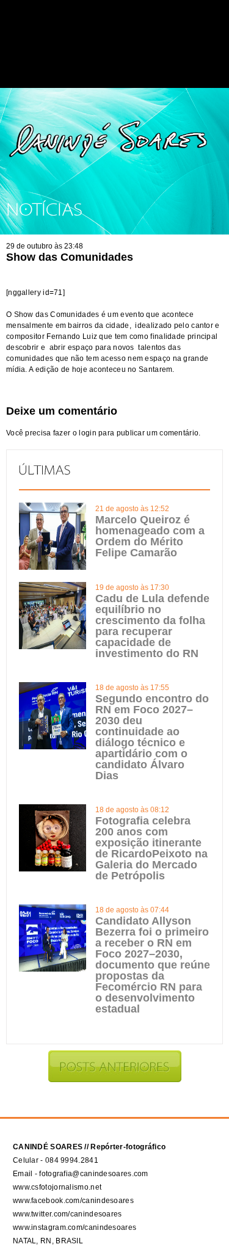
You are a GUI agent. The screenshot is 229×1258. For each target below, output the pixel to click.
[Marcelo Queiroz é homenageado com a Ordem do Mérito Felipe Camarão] (52, 567)
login (87, 433)
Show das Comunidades (69, 257)
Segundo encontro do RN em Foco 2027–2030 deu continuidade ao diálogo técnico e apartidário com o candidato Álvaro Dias (152, 737)
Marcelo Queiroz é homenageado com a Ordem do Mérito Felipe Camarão (150, 536)
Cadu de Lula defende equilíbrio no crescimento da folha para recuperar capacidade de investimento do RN (152, 626)
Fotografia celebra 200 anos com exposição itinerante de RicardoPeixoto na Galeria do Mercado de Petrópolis (151, 848)
